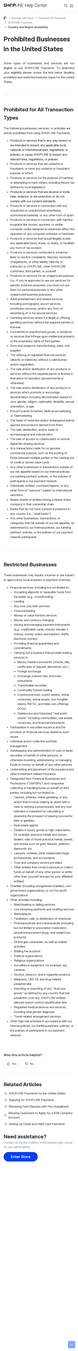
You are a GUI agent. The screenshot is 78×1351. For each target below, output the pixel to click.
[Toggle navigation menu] (71, 5)
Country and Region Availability (28, 27)
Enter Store (20, 1157)
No (32, 1063)
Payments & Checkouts (52, 17)
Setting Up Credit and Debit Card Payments (37, 1124)
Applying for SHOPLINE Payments (31, 1100)
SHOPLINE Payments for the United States (37, 1093)
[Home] (25, 6)
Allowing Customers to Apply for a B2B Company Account (40, 1115)
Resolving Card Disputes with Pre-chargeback (39, 1106)
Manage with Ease (22, 17)
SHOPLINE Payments (20, 22)
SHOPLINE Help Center (5, 19)
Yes (14, 1063)
